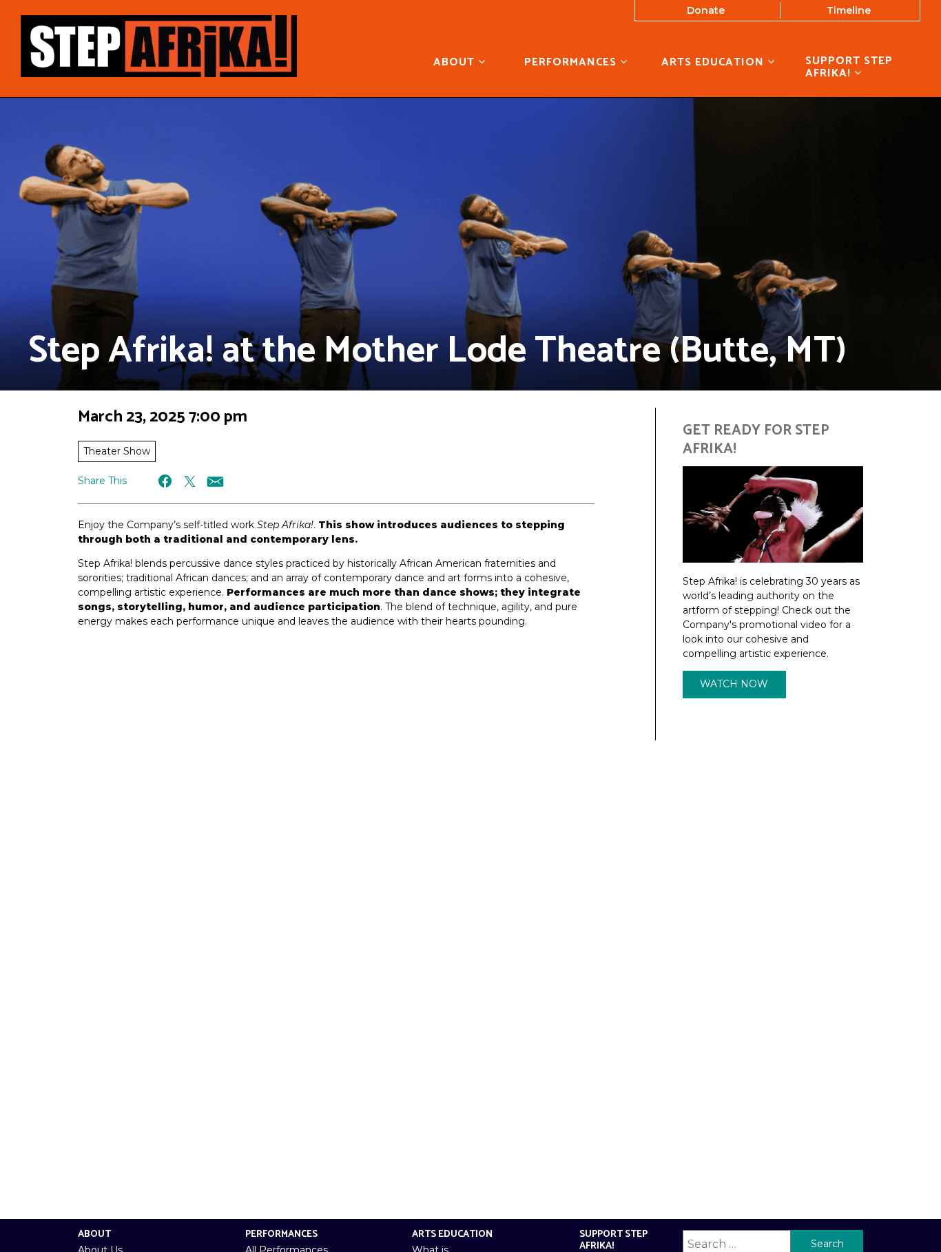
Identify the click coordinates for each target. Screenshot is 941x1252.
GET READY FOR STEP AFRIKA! (756, 440)
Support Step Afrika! (849, 67)
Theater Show (116, 451)
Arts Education (714, 62)
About (455, 62)
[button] (165, 481)
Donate (706, 10)
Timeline (849, 10)
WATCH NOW (734, 684)
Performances (572, 62)
